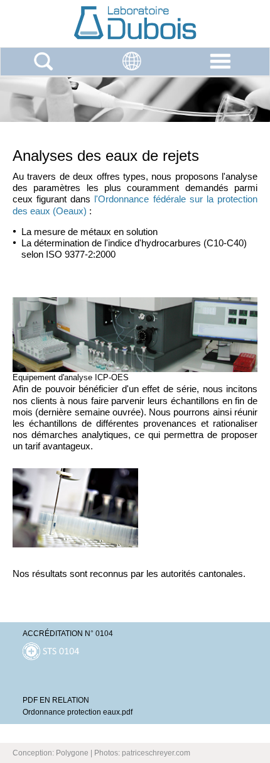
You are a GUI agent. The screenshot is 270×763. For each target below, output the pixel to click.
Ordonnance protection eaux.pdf (77, 712)
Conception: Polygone (51, 753)
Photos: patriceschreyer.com (142, 753)
